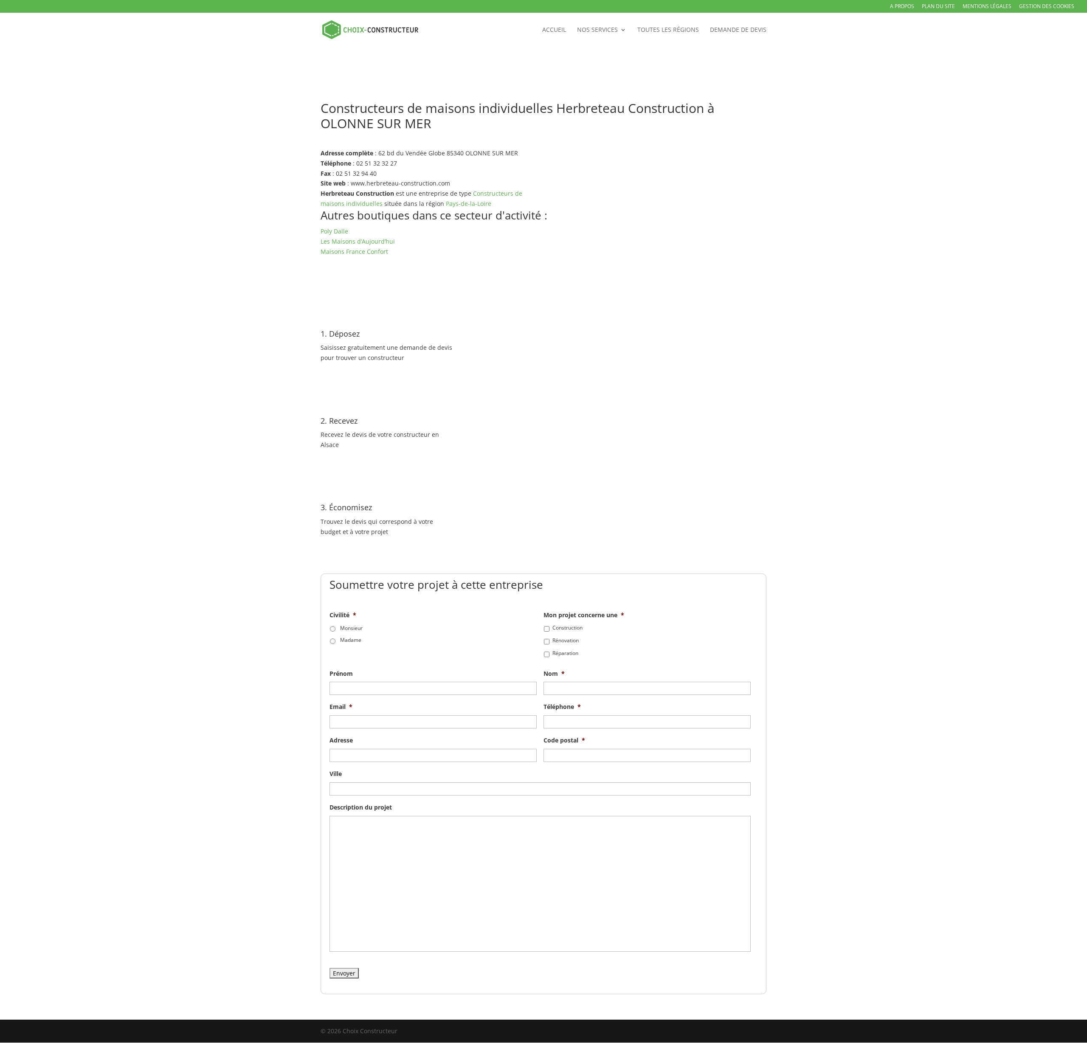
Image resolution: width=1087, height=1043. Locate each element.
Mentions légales (987, 7)
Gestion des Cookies (1046, 7)
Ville (335, 774)
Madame (350, 640)
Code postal (564, 740)
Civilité (342, 615)
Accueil (554, 30)
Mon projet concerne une (584, 615)
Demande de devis (738, 30)
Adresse (341, 740)
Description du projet (360, 807)
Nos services (597, 30)
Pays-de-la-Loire (468, 204)
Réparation (565, 653)
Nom (554, 674)
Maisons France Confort (354, 251)
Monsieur (351, 628)
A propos (902, 7)
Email (340, 707)
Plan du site (938, 7)
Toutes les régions (668, 30)
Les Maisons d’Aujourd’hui (358, 241)
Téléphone (562, 707)
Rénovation (565, 640)
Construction (567, 627)
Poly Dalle (334, 231)
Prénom (341, 674)
